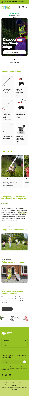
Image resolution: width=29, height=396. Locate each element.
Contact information (14, 389)
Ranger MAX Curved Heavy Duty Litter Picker (7, 115)
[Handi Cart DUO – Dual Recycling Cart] (21, 105)
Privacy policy (4, 387)
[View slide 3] (15, 67)
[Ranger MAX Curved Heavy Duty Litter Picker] (8, 105)
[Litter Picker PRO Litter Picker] (8, 129)
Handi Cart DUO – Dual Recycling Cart (21, 114)
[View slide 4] (17, 67)
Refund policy (24, 387)
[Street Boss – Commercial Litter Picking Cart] (21, 129)
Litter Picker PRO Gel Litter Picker (7, 90)
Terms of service (18, 387)
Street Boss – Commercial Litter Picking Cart (20, 139)
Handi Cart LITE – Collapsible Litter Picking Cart (20, 92)
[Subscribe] (24, 361)
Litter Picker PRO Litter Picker (7, 137)
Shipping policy (11, 387)
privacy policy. (6, 369)
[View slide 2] (13, 67)
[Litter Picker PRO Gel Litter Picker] (8, 81)
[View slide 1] (12, 67)
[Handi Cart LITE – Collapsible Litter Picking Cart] (21, 81)
